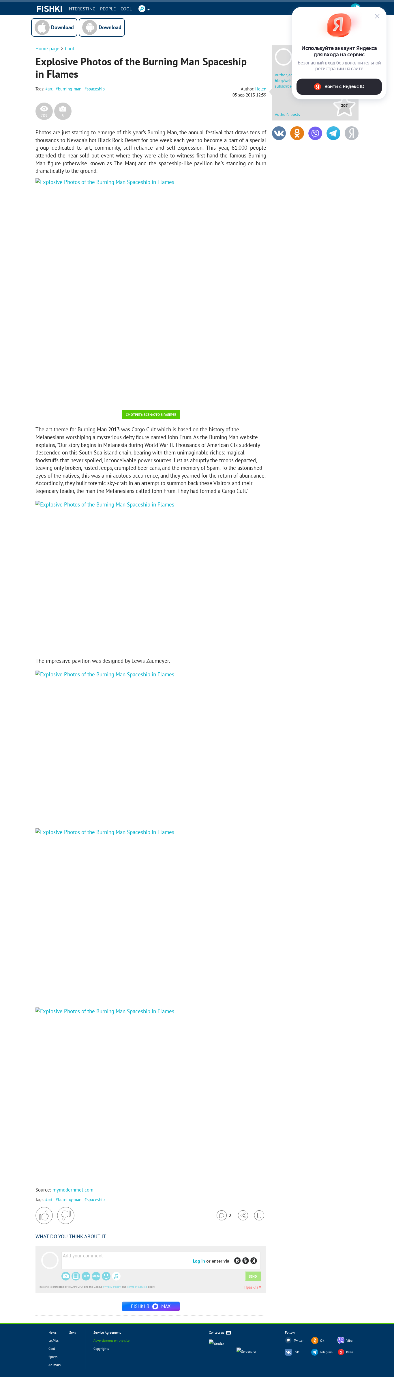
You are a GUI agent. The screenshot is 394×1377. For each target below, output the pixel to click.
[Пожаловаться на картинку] (105, 398)
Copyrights (101, 1348)
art (50, 89)
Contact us (217, 1332)
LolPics (53, 1340)
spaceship (96, 89)
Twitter (299, 1341)
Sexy (72, 1332)
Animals (54, 1365)
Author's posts (287, 114)
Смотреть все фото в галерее (151, 414)
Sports (52, 1356)
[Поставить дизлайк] (65, 1215)
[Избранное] (259, 1215)
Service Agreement (107, 1332)
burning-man (69, 89)
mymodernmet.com (72, 1190)
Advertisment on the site (111, 1340)
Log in (199, 1261)
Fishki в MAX (151, 1306)
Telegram (326, 1352)
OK (322, 1341)
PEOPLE (108, 9)
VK (297, 1352)
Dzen (349, 1352)
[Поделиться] (243, 1215)
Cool (126, 9)
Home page (47, 48)
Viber (350, 1341)
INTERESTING (81, 9)
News (52, 1332)
